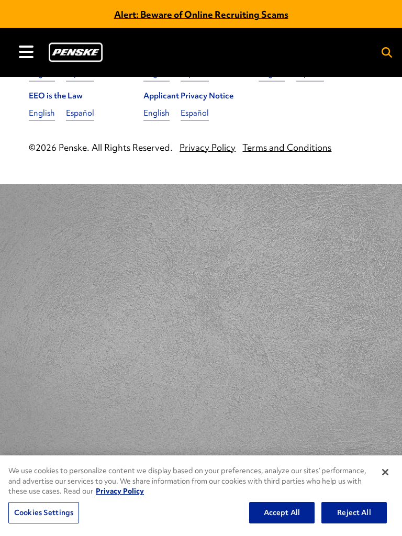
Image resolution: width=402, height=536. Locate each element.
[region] (201, 495)
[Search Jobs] (387, 52)
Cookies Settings (43, 512)
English (42, 113)
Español (80, 113)
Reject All (354, 512)
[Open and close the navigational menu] (26, 51)
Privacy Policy (120, 491)
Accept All (282, 512)
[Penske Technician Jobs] (76, 52)
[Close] (385, 472)
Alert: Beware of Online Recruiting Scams (201, 14)
